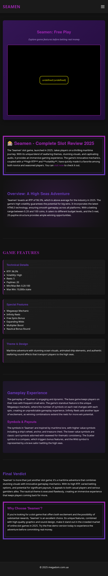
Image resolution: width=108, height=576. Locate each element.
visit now (59, 165)
